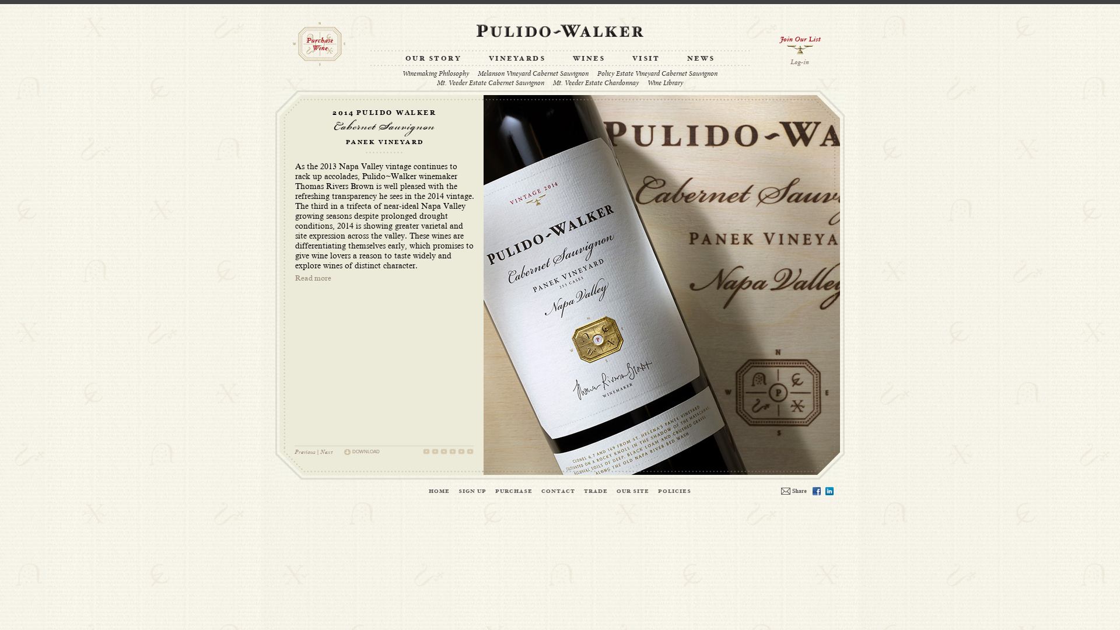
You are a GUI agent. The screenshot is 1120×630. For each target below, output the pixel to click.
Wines (589, 59)
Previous (305, 452)
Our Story (433, 59)
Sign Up (473, 491)
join (800, 45)
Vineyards (517, 59)
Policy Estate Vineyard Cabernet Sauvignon (657, 74)
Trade (596, 491)
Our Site (633, 491)
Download (366, 451)
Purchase (514, 491)
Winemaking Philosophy (435, 74)
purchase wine (319, 44)
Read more (313, 278)
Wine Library (665, 83)
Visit (646, 59)
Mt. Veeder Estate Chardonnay (596, 83)
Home (439, 491)
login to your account (800, 62)
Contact (558, 491)
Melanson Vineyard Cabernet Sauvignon (533, 74)
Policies (674, 491)
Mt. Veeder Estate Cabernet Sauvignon (490, 83)
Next (326, 452)
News (701, 59)
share (794, 491)
